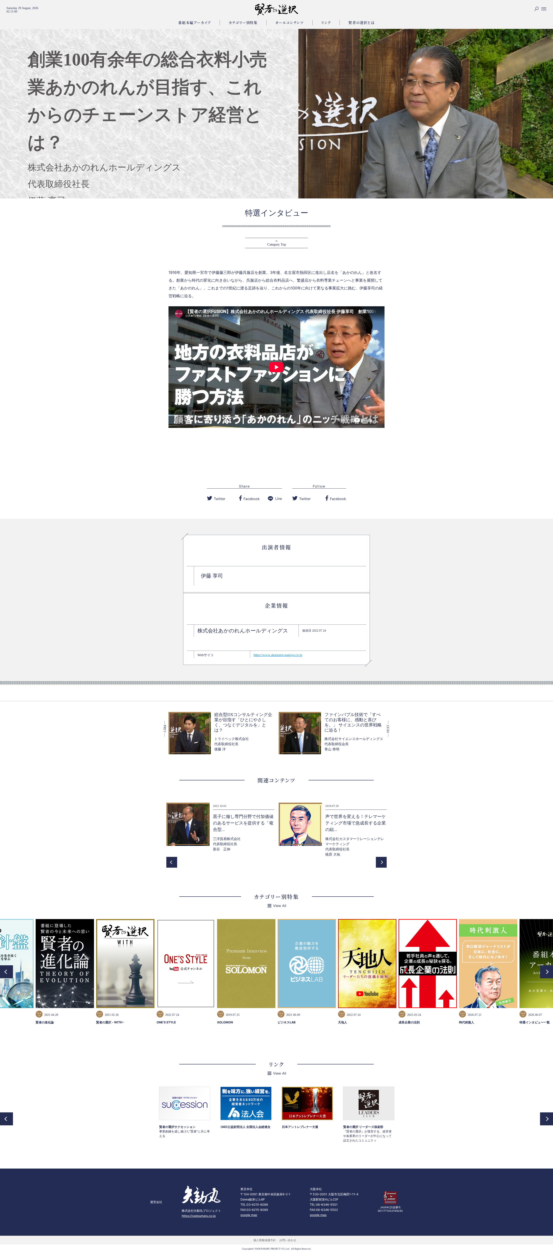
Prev (171, 862)
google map (248, 1215)
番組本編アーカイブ (194, 22)
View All (279, 906)
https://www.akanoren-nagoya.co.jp (278, 655)
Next (381, 862)
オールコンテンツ (289, 22)
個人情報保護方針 (264, 1240)
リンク (326, 22)
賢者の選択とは (361, 22)
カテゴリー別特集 (243, 22)
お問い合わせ (287, 1240)
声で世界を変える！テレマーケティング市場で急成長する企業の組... (243, 823)
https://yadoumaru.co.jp (199, 1216)
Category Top (276, 244)
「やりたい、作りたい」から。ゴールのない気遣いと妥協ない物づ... (355, 823)
